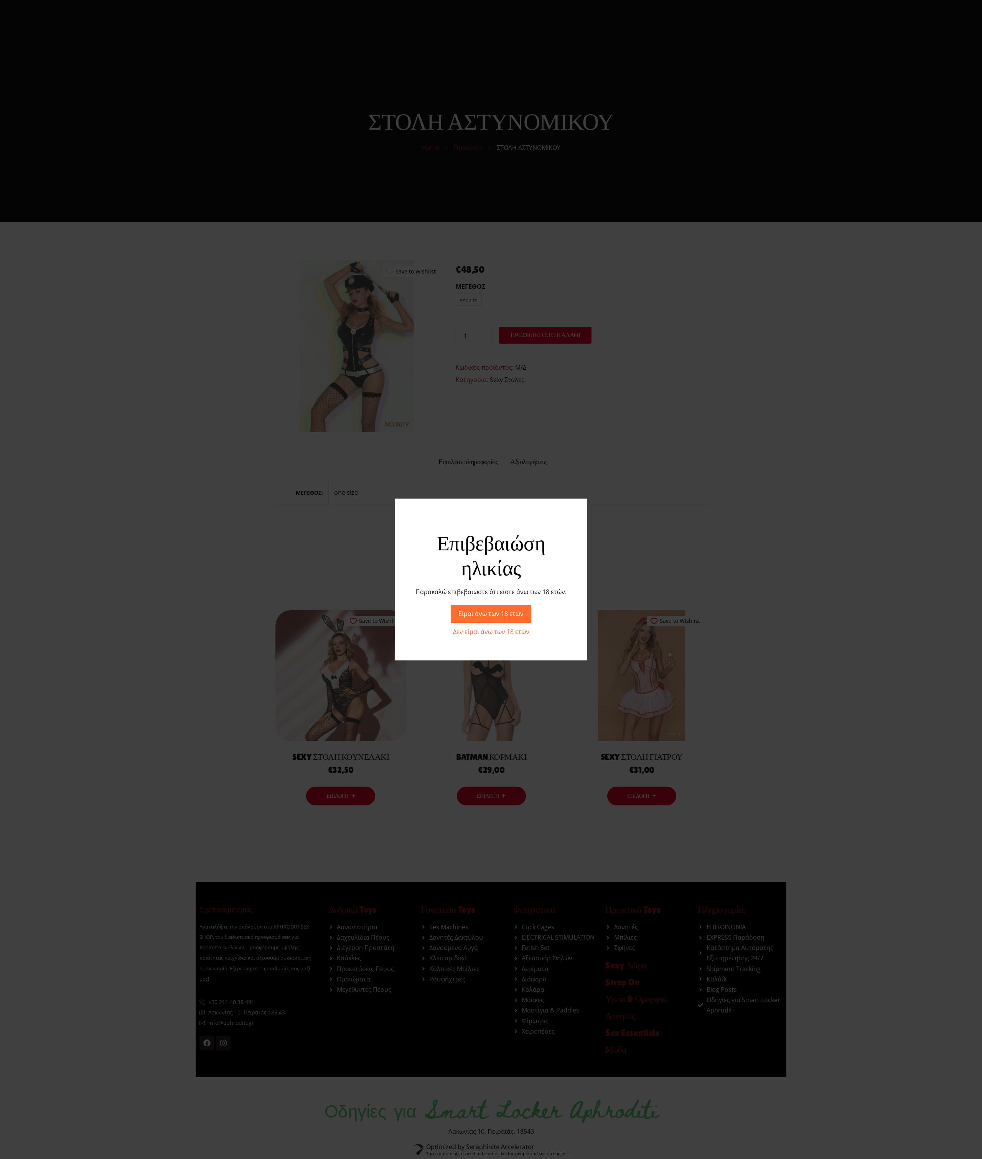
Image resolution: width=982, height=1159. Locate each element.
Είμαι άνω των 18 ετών (491, 613)
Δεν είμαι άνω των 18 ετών (491, 631)
